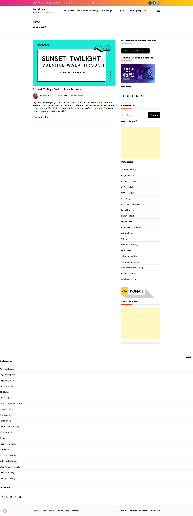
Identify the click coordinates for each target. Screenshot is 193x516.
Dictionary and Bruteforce (132, 204)
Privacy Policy (155, 510)
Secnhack (39, 9)
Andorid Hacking (83, 3)
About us (123, 510)
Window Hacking (128, 273)
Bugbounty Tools (53, 3)
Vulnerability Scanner (130, 262)
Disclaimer (143, 510)
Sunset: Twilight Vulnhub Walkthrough (58, 89)
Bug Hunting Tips (107, 10)
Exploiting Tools (69, 3)
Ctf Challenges (77, 96)
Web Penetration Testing (86, 10)
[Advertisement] (140, 143)
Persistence (126, 250)
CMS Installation (128, 187)
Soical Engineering (129, 256)
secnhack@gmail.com (135, 51)
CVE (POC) (121, 10)
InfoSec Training (39, 3)
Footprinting (126, 221)
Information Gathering (131, 227)
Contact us (133, 510)
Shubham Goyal (46, 96)
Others (124, 239)
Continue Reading (40, 117)
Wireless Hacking (98, 3)
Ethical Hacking (67, 10)
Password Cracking (129, 244)
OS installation (127, 233)
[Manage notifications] (5, 511)
